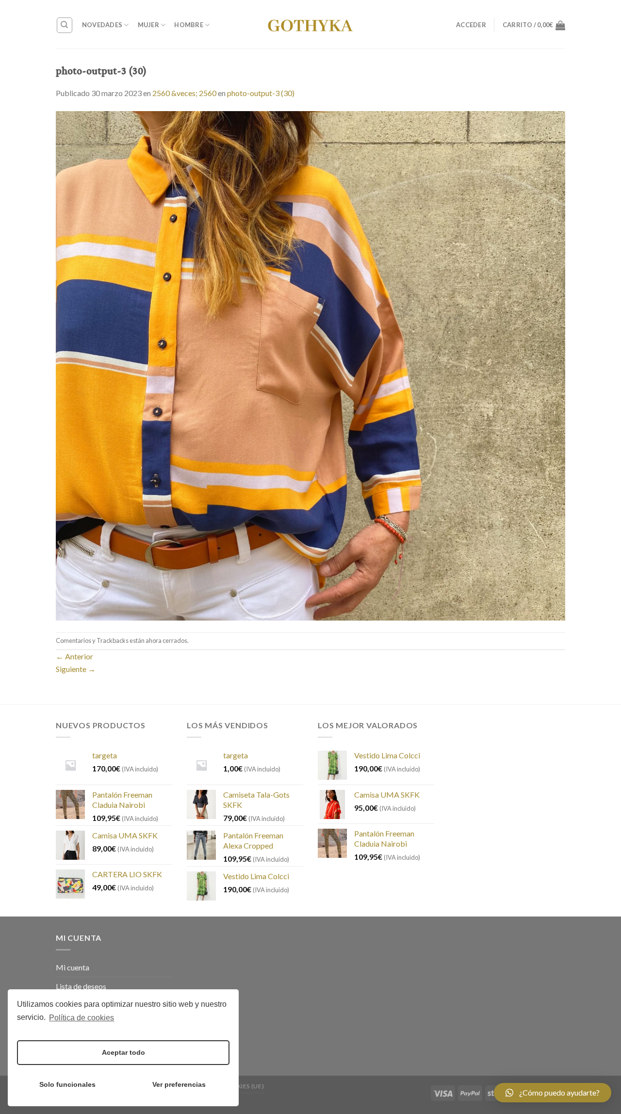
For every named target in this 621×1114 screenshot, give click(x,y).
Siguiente (76, 668)
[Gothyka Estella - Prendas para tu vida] (310, 24)
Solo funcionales (67, 1084)
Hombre (188, 25)
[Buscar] (65, 25)
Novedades (102, 25)
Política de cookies (81, 1018)
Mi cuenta (72, 967)
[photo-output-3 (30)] (310, 364)
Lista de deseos (81, 986)
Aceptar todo (123, 1052)
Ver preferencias (179, 1084)
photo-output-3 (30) (260, 93)
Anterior (74, 656)
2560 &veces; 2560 (184, 93)
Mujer (148, 25)
